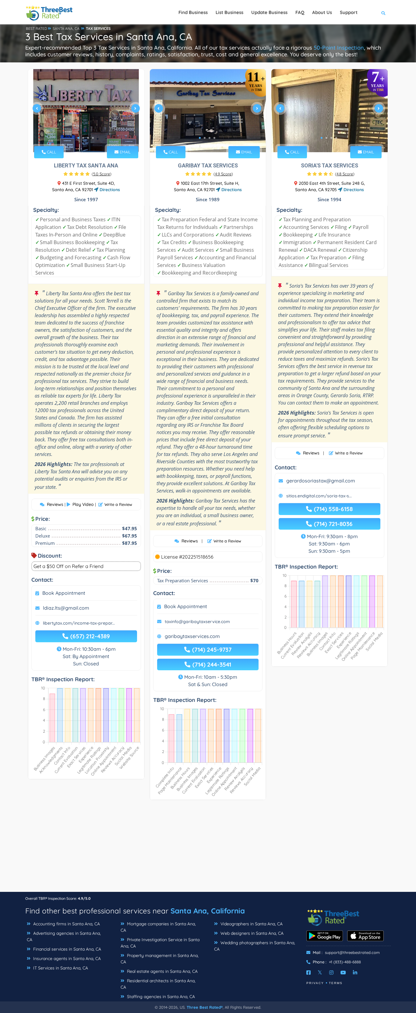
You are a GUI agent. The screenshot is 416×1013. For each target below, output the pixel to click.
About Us (322, 12)
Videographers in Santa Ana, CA (251, 924)
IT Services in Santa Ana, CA (60, 968)
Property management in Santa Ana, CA (160, 959)
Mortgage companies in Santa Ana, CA (158, 927)
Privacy (315, 983)
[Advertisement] (208, 849)
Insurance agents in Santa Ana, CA (66, 958)
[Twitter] (320, 972)
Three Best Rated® (205, 1007)
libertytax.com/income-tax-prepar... (79, 623)
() (101, 173)
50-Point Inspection (339, 47)
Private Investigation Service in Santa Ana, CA (160, 943)
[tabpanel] (86, 110)
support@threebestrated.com (352, 952)
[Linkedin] (355, 972)
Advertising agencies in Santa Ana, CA (64, 936)
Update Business (269, 12)
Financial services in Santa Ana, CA (66, 949)
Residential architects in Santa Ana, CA (158, 984)
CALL (51, 151)
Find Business (193, 12)
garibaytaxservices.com (192, 636)
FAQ (299, 12)
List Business (229, 12)
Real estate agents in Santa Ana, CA (162, 971)
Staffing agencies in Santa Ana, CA (160, 996)
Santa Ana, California (208, 910)
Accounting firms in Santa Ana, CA (66, 924)
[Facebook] (308, 972)
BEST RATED (36, 28)
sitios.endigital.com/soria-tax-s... (319, 496)
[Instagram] (331, 972)
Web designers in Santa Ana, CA (251, 933)
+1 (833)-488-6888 (345, 961)
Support (349, 12)
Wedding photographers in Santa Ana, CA (254, 946)
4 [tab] (93, 138)
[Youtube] (343, 972)
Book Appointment (63, 593)
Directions (109, 189)
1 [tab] (78, 138)
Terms (336, 983)
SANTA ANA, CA (66, 28)
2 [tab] (83, 138)
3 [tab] (88, 138)
